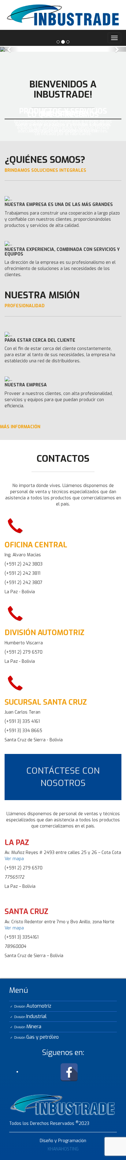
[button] (9, 49)
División (32, 1006)
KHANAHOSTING (63, 1149)
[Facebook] (69, 1072)
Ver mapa (14, 859)
